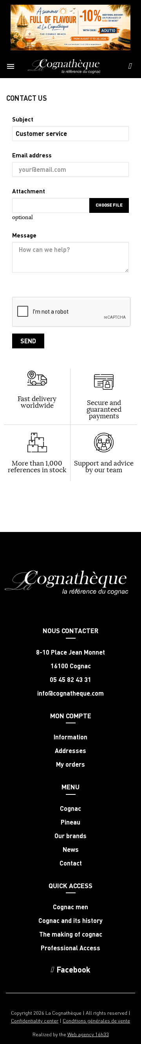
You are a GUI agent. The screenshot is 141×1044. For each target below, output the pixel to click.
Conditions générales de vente (96, 1020)
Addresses (70, 751)
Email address (32, 155)
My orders (70, 764)
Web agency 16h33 (88, 1034)
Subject (22, 119)
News (71, 849)
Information (70, 737)
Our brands (70, 836)
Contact (71, 863)
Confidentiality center (34, 1020)
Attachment (28, 191)
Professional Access (70, 948)
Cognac (70, 808)
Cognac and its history (70, 920)
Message (24, 235)
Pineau (70, 822)
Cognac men (70, 907)
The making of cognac (70, 934)
